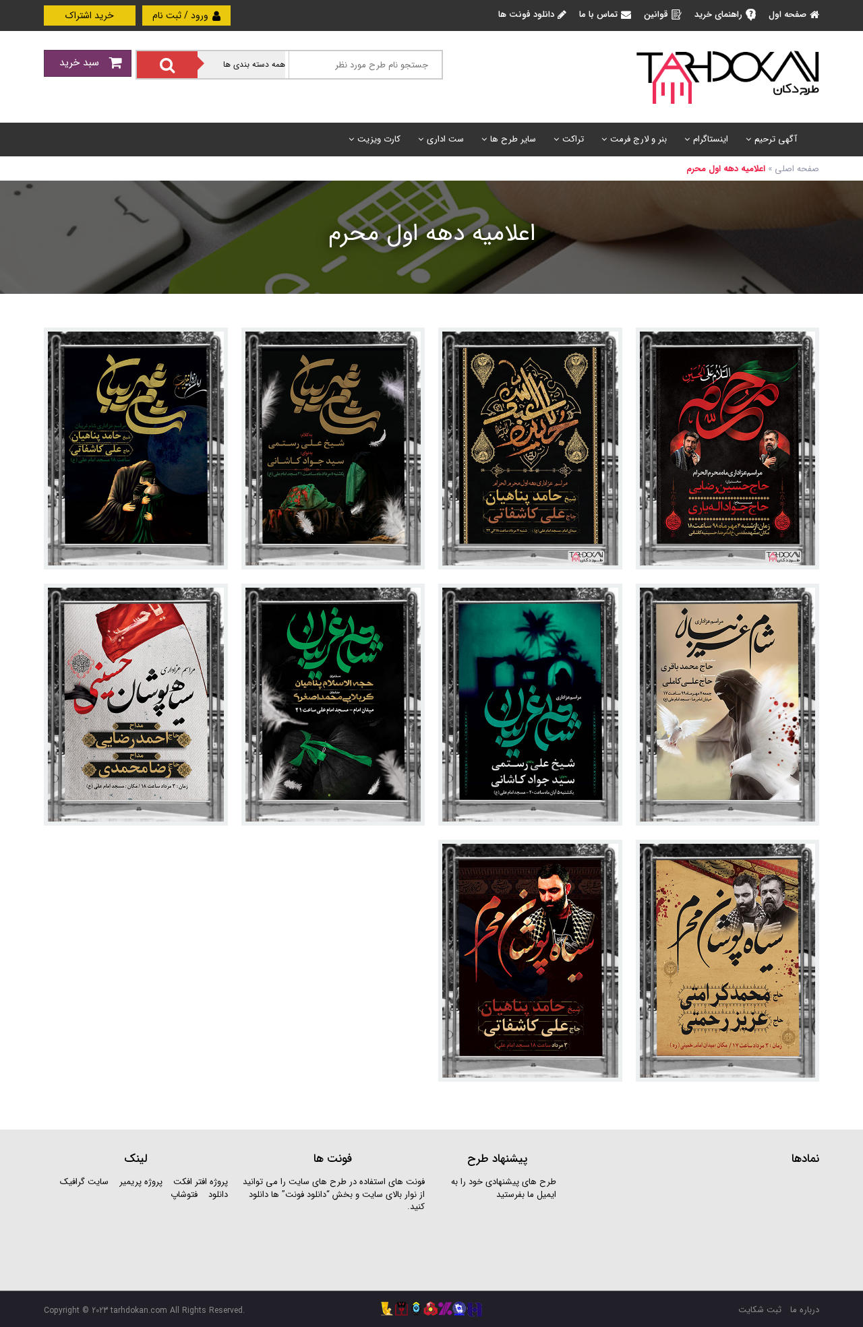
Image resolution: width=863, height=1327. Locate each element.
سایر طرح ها (513, 139)
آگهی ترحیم (775, 139)
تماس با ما (598, 14)
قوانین (656, 14)
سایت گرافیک (84, 1182)
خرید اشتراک (89, 15)
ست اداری (445, 139)
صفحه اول (787, 14)
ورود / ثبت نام (181, 15)
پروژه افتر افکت (200, 1182)
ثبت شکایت (759, 1310)
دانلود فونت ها (526, 14)
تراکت (573, 139)
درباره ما (804, 1310)
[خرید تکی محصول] (800, 347)
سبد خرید (80, 63)
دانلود (218, 1194)
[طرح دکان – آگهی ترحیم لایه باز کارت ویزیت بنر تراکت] (727, 76)
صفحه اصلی (797, 169)
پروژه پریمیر (139, 1182)
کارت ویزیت (378, 139)
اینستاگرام (710, 139)
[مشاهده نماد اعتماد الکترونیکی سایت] (718, 1226)
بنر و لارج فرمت (638, 139)
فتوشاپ (184, 1194)
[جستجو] (167, 64)
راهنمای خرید (718, 14)
